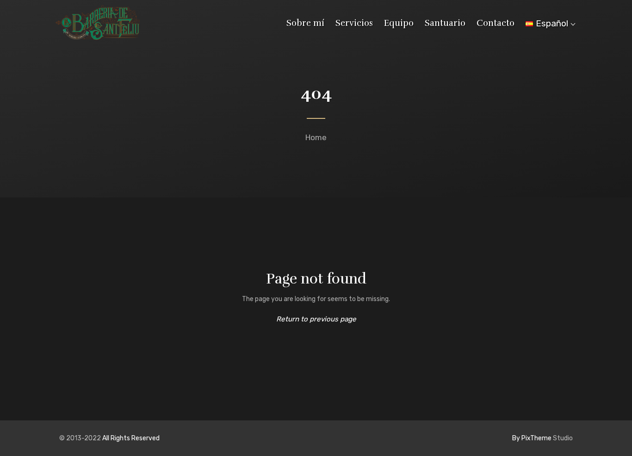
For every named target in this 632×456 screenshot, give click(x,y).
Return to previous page (316, 319)
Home (316, 137)
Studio (542, 438)
